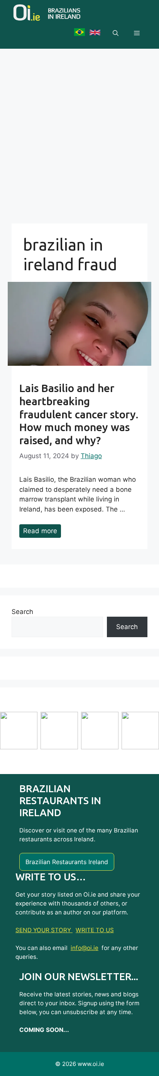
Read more (40, 531)
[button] (115, 33)
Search (22, 612)
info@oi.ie (84, 948)
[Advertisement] (79, 132)
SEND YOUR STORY (44, 930)
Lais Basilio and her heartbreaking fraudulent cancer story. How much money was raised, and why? (78, 414)
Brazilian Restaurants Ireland (66, 862)
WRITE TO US (95, 930)
